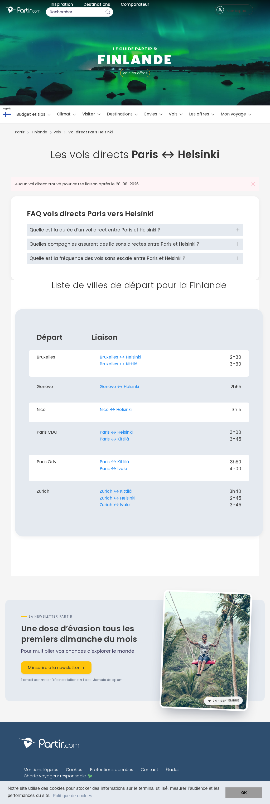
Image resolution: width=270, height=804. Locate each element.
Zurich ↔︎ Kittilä (116, 491)
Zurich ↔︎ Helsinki (117, 498)
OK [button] (244, 793)
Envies (151, 114)
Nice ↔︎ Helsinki (116, 409)
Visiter (89, 114)
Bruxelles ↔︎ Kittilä (118, 364)
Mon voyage (234, 114)
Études (173, 770)
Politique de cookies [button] (72, 795)
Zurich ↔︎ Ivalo (115, 505)
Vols (174, 114)
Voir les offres (135, 73)
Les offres (199, 114)
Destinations (97, 4)
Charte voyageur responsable (55, 776)
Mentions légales (41, 770)
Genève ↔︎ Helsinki (119, 387)
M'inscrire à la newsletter (54, 668)
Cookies (74, 770)
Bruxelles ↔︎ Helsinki (120, 357)
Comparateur (135, 4)
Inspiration (62, 4)
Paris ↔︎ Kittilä (114, 439)
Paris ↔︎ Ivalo (113, 469)
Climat (64, 114)
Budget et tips (31, 114)
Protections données (111, 770)
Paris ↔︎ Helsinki (116, 432)
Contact (149, 770)
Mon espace (237, 10)
